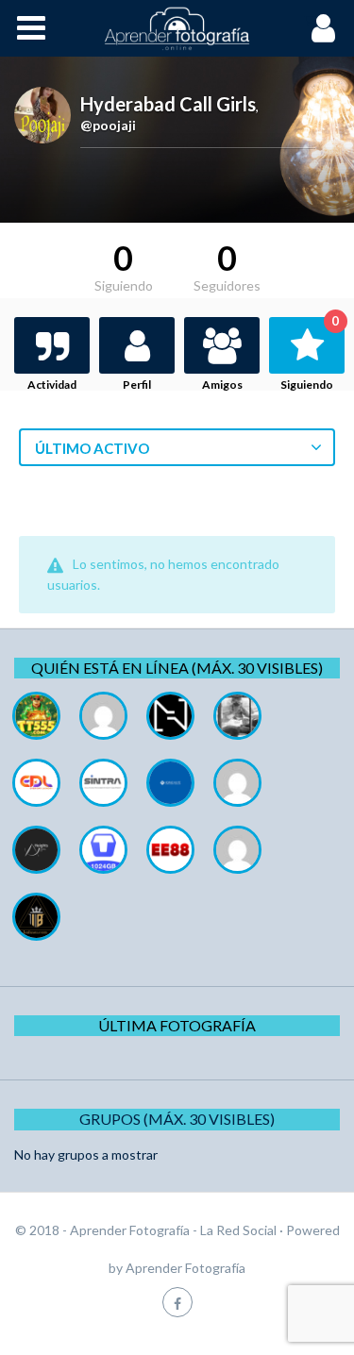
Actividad (51, 384)
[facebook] (177, 1302)
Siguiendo (309, 354)
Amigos (222, 384)
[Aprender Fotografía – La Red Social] (177, 28)
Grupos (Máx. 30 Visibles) (177, 1119)
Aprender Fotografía (185, 1268)
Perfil (137, 384)
